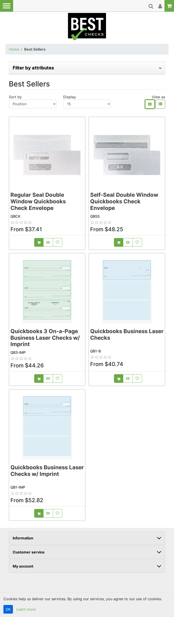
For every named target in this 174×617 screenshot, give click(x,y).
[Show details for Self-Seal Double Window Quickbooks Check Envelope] (127, 155)
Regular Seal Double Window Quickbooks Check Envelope (38, 201)
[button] (6, 6)
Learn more (26, 609)
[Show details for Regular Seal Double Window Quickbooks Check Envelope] (47, 155)
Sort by (15, 97)
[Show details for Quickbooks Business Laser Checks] (127, 291)
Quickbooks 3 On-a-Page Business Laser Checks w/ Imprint (45, 338)
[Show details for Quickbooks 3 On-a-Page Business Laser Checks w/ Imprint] (47, 291)
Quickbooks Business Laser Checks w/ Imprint (47, 470)
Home (14, 49)
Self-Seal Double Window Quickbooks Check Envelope (124, 201)
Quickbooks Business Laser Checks (127, 334)
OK (8, 609)
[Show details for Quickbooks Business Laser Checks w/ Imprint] (47, 427)
